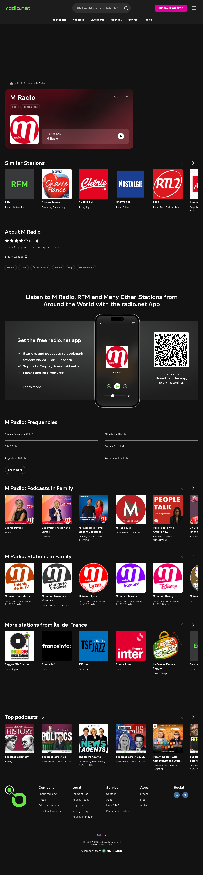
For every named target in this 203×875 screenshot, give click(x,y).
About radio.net (48, 794)
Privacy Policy (80, 799)
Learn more (32, 387)
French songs (30, 107)
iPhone (144, 794)
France (58, 268)
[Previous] (182, 161)
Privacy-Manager (82, 816)
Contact (111, 794)
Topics (148, 19)
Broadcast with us (50, 811)
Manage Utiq (80, 811)
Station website (14, 256)
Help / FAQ (112, 805)
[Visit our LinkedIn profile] (176, 795)
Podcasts (78, 19)
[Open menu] (194, 8)
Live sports (97, 19)
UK (104, 835)
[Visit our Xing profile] (185, 795)
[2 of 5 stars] (11, 240)
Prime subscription (118, 811)
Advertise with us (49, 805)
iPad (143, 799)
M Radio (52, 138)
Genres (133, 19)
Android (145, 805)
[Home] (11, 83)
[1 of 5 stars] (7, 240)
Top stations (58, 19)
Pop (14, 107)
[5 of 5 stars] (26, 240)
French (10, 268)
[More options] (126, 96)
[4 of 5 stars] (21, 240)
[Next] (193, 161)
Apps (109, 799)
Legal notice (79, 805)
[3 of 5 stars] (16, 240)
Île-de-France (40, 268)
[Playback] (121, 136)
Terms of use (80, 794)
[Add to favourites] (116, 96)
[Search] (126, 8)
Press (42, 799)
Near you (116, 19)
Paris (23, 268)
